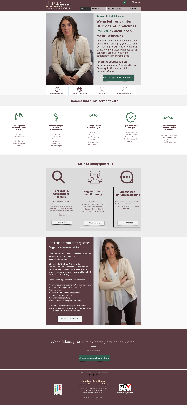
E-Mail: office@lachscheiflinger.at (93, 392)
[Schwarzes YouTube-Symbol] (97, 374)
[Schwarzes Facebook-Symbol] (93, 374)
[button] (125, 2)
